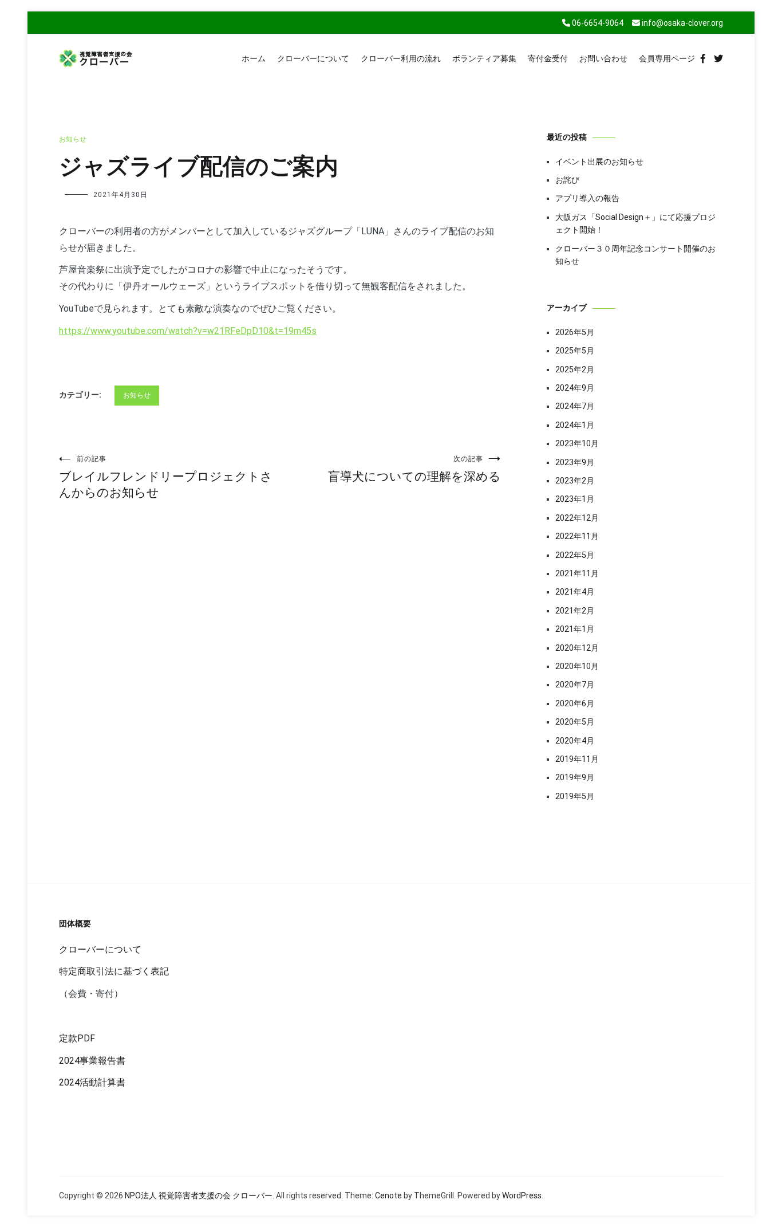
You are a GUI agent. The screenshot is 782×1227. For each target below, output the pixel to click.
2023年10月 (577, 443)
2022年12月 (577, 517)
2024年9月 (574, 387)
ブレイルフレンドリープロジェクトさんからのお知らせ (165, 477)
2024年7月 (574, 406)
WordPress (522, 1195)
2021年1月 (574, 629)
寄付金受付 (548, 58)
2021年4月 (574, 591)
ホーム (254, 58)
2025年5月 (574, 350)
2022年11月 (577, 536)
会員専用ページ (667, 58)
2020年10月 (577, 666)
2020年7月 (574, 684)
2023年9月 (574, 462)
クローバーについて (313, 58)
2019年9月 (574, 777)
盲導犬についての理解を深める (414, 469)
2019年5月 (574, 796)
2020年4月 (574, 740)
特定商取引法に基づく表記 (114, 971)
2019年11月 (577, 759)
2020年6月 (574, 703)
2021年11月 (577, 573)
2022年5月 (574, 555)
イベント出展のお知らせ (599, 161)
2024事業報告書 (92, 1060)
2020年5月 (574, 721)
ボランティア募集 (484, 58)
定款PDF (77, 1038)
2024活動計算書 (92, 1082)
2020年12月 (577, 647)
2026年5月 (574, 332)
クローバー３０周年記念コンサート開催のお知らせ (635, 255)
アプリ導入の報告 (587, 198)
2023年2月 (574, 480)
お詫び (567, 179)
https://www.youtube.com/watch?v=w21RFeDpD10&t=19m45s (188, 330)
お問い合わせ (603, 58)
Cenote (388, 1195)
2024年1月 (574, 425)
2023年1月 (574, 499)
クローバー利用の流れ (401, 58)
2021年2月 (574, 610)
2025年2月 (574, 369)
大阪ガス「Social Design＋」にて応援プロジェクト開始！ (635, 223)
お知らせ (72, 139)
